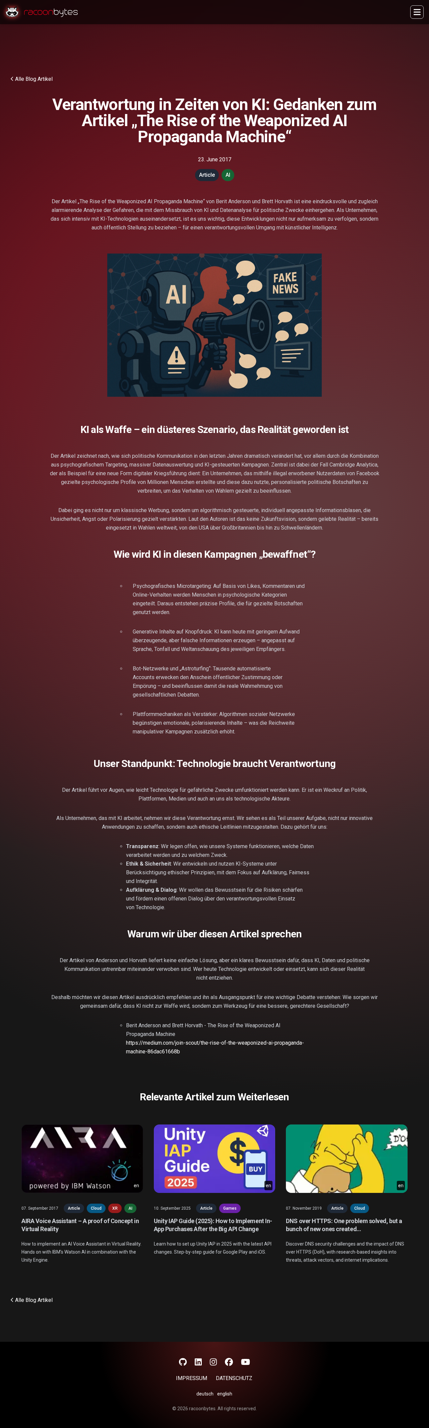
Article (74, 1208)
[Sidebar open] (417, 12)
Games (230, 1208)
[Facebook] (229, 1362)
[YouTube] (245, 1362)
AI (130, 1208)
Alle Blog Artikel (34, 79)
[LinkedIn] (198, 1362)
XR (115, 1208)
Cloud (96, 1208)
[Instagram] (213, 1362)
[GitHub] (183, 1362)
